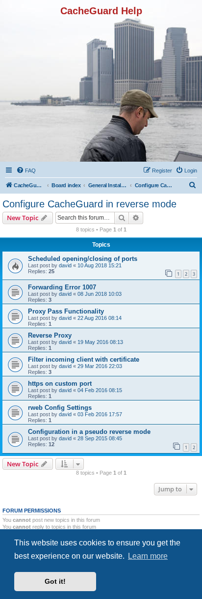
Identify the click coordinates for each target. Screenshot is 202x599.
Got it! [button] (55, 581)
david (65, 265)
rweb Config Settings (60, 407)
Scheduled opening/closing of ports (82, 258)
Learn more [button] (148, 556)
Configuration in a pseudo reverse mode (89, 431)
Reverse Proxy (50, 335)
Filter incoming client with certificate (83, 359)
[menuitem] (26, 170)
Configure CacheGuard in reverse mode (89, 204)
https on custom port (60, 383)
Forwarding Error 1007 (62, 287)
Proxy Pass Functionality (66, 311)
